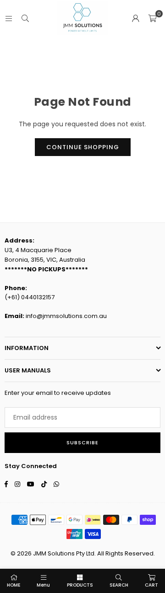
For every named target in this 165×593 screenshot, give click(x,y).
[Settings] (135, 18)
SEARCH (119, 585)
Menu (43, 585)
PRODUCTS (80, 585)
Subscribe (82, 442)
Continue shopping (82, 147)
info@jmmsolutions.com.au (66, 316)
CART (151, 585)
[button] (152, 18)
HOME (13, 585)
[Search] (25, 18)
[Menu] (8, 18)
